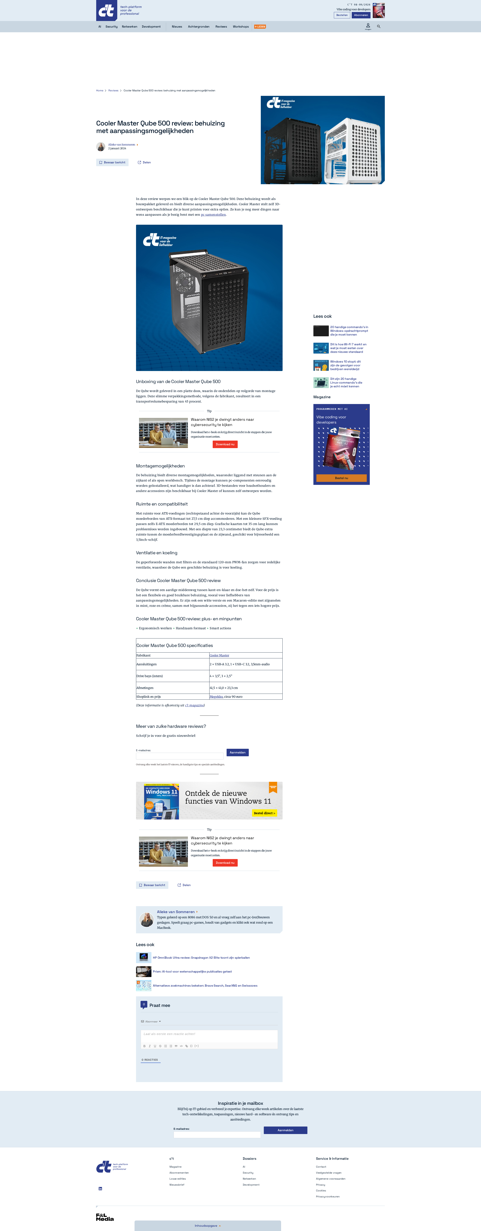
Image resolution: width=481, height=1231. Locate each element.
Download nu (225, 444)
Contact (321, 1166)
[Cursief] (149, 1046)
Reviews (221, 27)
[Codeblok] (181, 1046)
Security (248, 1172)
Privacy (320, 1184)
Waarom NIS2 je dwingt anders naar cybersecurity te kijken (222, 422)
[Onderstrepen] (155, 1046)
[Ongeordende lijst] (170, 1046)
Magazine (175, 1166)
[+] (197, 1045)
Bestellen (342, 15)
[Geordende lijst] (165, 1046)
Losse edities (177, 1178)
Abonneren (361, 15)
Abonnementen (179, 1172)
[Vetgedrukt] (144, 1046)
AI (244, 1166)
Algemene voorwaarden (331, 1178)
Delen (147, 162)
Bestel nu (341, 478)
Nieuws (177, 27)
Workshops (241, 27)
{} (191, 1045)
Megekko (216, 696)
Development (251, 1184)
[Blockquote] (176, 1046)
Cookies (321, 1190)
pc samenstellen (213, 214)
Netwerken (249, 1178)
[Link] (186, 1046)
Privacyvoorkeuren (328, 1196)
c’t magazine (194, 705)
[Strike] (160, 1046)
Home (99, 90)
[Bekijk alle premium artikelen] (260, 26)
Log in (97, 154)
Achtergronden (198, 27)
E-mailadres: (143, 750)
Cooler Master (219, 655)
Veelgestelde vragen (329, 1172)
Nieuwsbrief (176, 1184)
